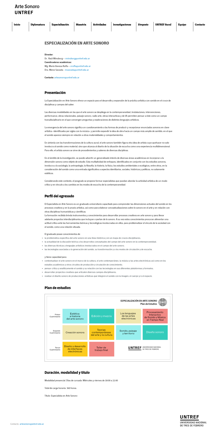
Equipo (182, 24)
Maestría (81, 24)
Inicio (17, 24)
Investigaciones (122, 24)
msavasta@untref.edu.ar (77, 70)
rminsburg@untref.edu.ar (77, 58)
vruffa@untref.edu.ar (80, 66)
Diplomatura (38, 24)
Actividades (99, 24)
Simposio (143, 24)
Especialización (60, 24)
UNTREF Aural (163, 24)
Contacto (200, 24)
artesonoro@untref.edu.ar (66, 77)
